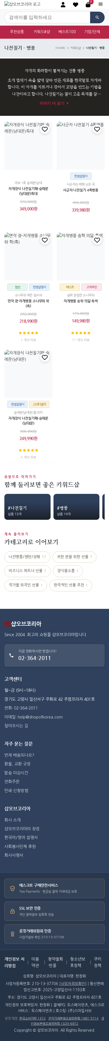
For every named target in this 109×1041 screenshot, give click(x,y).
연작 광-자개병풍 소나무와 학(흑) (28, 303)
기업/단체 (92, 32)
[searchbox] (47, 17)
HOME (60, 48)
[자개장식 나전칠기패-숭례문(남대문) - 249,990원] (28, 374)
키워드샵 (75, 48)
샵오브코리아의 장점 (22, 829)
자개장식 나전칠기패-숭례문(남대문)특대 (28, 191)
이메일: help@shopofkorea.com (33, 717)
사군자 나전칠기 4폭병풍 (80, 190)
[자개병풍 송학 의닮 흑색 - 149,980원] (81, 257)
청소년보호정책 (77, 962)
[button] (76, 5)
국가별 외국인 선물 (26, 585)
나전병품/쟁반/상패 (27, 557)
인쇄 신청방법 (16, 791)
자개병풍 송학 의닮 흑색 (81, 301)
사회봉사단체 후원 (20, 847)
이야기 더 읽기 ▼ (54, 103)
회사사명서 (13, 855)
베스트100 (67, 32)
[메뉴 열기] (101, 4)
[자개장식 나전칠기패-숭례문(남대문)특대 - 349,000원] (28, 146)
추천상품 (17, 32)
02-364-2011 (34, 658)
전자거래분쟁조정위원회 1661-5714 (73, 1018)
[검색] (97, 17)
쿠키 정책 (97, 962)
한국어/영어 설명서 (21, 838)
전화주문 (11, 782)
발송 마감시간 (16, 773)
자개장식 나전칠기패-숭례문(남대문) (28, 420)
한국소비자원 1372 (32, 1018)
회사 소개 (12, 820)
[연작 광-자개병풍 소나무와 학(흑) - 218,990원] (28, 257)
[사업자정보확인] (73, 984)
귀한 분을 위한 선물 (74, 557)
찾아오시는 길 (16, 726)
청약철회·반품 (55, 962)
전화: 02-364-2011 (21, 708)
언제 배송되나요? (19, 755)
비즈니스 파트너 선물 (27, 571)
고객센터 (13, 679)
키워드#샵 (42, 32)
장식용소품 (67, 571)
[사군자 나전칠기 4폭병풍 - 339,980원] (81, 146)
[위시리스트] (44, 129)
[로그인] (63, 5)
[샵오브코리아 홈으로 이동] (22, 4)
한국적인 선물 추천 (71, 585)
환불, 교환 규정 (17, 764)
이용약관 (35, 962)
